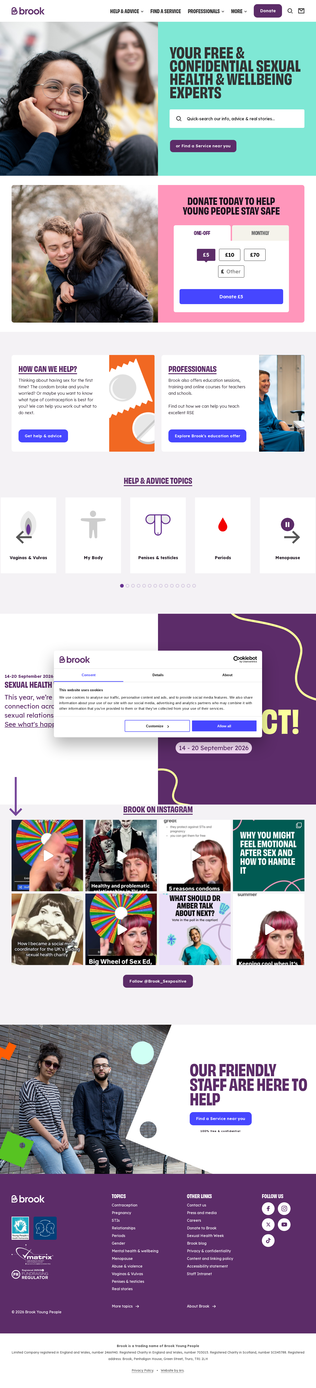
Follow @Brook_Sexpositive (157, 981)
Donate (268, 10)
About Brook (198, 1306)
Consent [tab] (89, 675)
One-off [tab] (202, 232)
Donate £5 (231, 296)
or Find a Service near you (203, 145)
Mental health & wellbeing (135, 1251)
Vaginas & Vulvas (127, 1273)
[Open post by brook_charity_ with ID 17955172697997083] (47, 929)
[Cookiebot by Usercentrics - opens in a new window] (237, 659)
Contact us (196, 1205)
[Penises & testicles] (158, 535)
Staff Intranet (199, 1273)
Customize (154, 726)
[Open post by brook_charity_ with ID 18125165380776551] (195, 929)
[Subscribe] (301, 10)
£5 (206, 255)
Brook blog (197, 1243)
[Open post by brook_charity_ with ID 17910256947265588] (47, 855)
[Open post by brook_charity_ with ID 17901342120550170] (268, 855)
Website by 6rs (172, 1370)
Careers (194, 1220)
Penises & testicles (128, 1281)
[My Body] (93, 535)
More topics (122, 1306)
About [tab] (227, 675)
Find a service (165, 10)
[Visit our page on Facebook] (268, 1208)
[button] (24, 537)
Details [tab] (158, 675)
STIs (116, 1220)
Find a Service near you (220, 1118)
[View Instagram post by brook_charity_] (78, 885)
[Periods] (223, 535)
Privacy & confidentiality (209, 1251)
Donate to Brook (202, 1228)
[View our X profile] (268, 1224)
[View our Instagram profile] (284, 1208)
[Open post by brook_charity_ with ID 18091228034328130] (195, 855)
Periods (118, 1235)
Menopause (122, 1258)
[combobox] (237, 118)
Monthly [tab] (260, 232)
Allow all (224, 726)
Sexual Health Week (205, 1235)
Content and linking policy (210, 1258)
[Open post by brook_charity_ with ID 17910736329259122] (121, 855)
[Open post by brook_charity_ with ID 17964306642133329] (121, 929)
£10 (229, 255)
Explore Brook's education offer (207, 435)
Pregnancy (121, 1212)
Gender (118, 1243)
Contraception (124, 1205)
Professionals (204, 10)
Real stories (122, 1288)
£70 (254, 255)
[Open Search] (290, 11)
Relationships (123, 1228)
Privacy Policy (142, 1370)
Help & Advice (124, 10)
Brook (28, 11)
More (236, 10)
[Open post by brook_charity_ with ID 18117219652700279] (268, 929)
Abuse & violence (127, 1266)
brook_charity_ (46, 824)
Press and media (202, 1212)
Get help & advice (43, 435)
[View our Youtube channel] (284, 1224)
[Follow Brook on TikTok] (268, 1240)
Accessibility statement (207, 1266)
